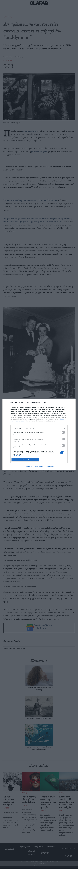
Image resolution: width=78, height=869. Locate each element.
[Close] (72, 402)
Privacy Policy (50, 466)
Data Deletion (28, 466)
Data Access (39, 466)
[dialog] (39, 434)
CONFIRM (25, 459)
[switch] (62, 432)
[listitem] (39, 428)
